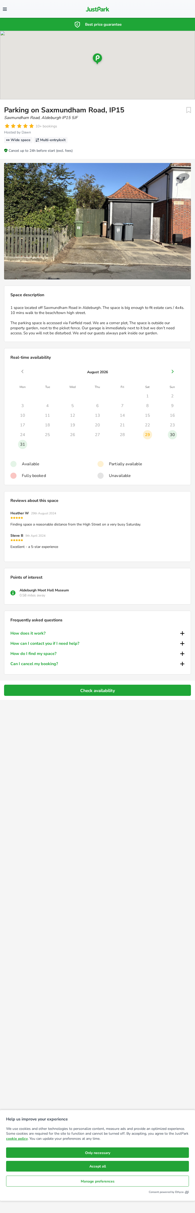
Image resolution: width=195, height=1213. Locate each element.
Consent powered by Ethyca (166, 1192)
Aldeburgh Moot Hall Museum (44, 590)
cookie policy (17, 1138)
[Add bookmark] (188, 110)
